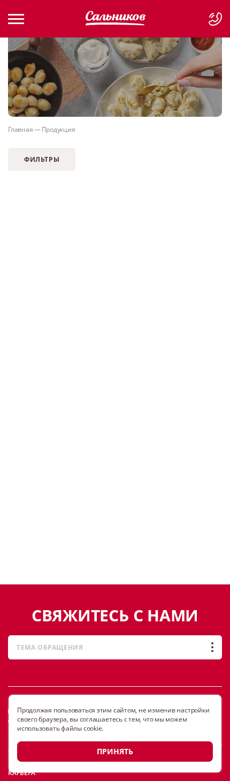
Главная (20, 129)
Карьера (21, 773)
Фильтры (41, 159)
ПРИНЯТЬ (115, 751)
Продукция (58, 129)
